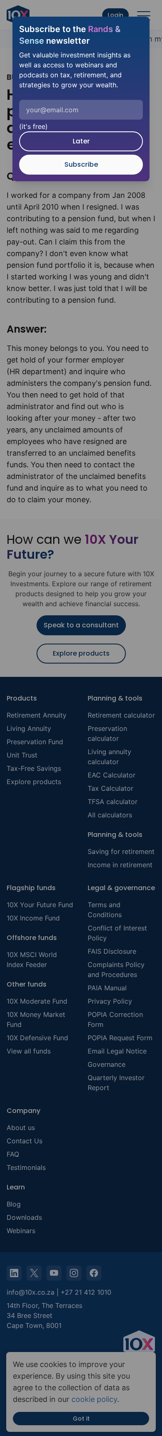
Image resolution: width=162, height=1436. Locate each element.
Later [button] (81, 141)
